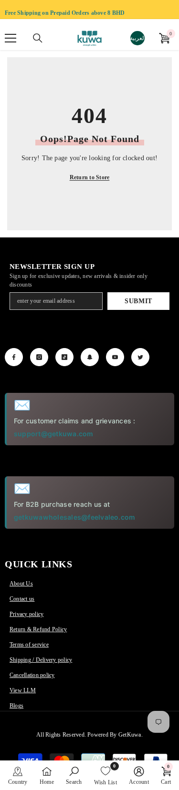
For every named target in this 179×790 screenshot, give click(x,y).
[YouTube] (115, 357)
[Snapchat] (90, 357)
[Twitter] (140, 357)
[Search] (37, 38)
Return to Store (90, 177)
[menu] (10, 38)
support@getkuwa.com (54, 434)
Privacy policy (26, 614)
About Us (21, 583)
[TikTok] (64, 357)
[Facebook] (14, 357)
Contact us (22, 598)
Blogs (16, 705)
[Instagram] (39, 357)
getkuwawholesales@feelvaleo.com (74, 517)
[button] (18, 775)
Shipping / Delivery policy (41, 660)
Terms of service (29, 644)
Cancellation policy (32, 675)
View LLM (23, 690)
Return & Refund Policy (38, 629)
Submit (138, 301)
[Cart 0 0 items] (164, 38)
